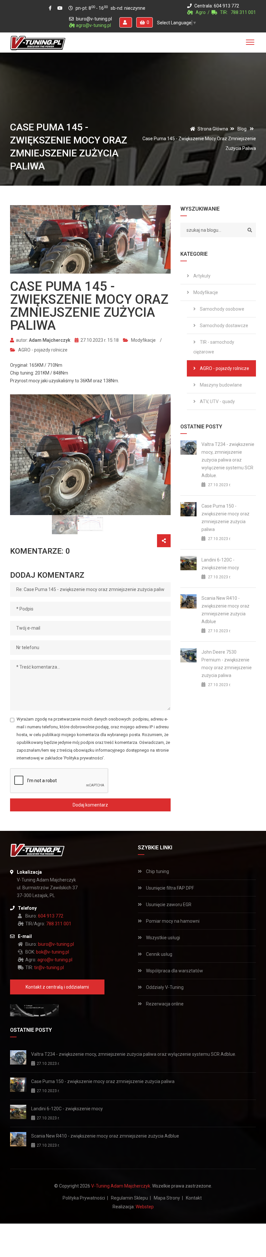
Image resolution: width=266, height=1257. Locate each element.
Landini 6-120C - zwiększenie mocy (220, 563)
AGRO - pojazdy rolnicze (42, 349)
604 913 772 (226, 5)
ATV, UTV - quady (217, 401)
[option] (90, 454)
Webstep (145, 1206)
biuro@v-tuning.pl (94, 18)
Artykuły (201, 275)
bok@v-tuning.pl (52, 952)
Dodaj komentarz (90, 804)
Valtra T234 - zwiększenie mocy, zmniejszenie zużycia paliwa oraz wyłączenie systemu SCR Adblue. (227, 460)
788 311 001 (243, 12)
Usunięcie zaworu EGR (168, 904)
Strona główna (213, 128)
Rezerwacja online (164, 1003)
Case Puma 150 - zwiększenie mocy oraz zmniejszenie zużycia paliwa (225, 517)
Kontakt (194, 1198)
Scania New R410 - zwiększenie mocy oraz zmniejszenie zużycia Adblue (225, 610)
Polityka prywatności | (85, 1198)
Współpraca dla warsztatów (174, 970)
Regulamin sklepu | (131, 1198)
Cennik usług (158, 954)
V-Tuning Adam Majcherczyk (120, 1186)
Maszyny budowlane (220, 385)
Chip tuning (157, 871)
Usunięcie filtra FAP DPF (169, 888)
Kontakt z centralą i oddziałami (57, 987)
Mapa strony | (168, 1198)
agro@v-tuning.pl (93, 25)
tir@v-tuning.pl (49, 967)
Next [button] (161, 455)
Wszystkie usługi (162, 937)
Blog (242, 128)
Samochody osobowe (221, 309)
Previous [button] (19, 455)
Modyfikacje (143, 340)
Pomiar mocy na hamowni (172, 921)
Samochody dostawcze (223, 325)
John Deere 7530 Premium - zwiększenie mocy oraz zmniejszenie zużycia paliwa (226, 663)
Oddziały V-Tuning (164, 987)
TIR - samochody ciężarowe (213, 346)
